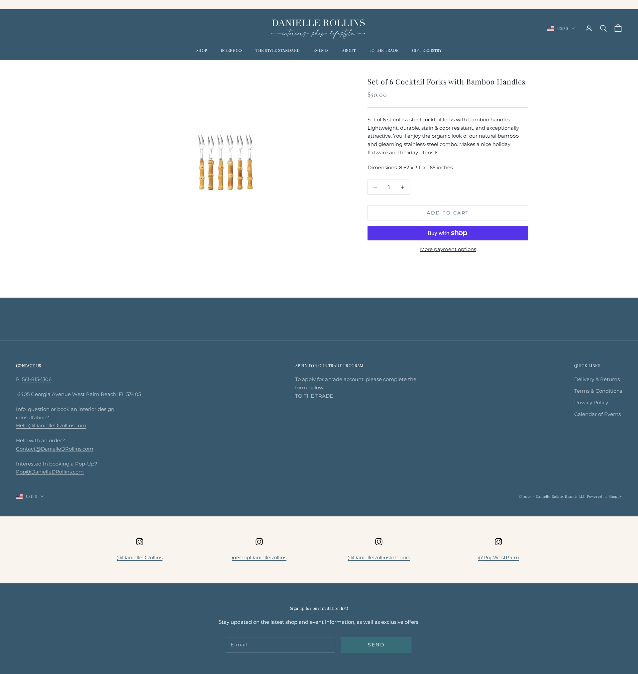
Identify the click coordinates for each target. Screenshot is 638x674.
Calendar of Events (597, 414)
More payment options (448, 249)
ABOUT (349, 50)
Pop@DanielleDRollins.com (50, 472)
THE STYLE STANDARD (278, 50)
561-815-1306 (37, 379)
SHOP (201, 50)
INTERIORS (231, 50)
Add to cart (448, 213)
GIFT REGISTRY (427, 50)
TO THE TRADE (384, 50)
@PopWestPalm (498, 557)
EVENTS (321, 50)
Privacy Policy (591, 402)
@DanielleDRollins (139, 557)
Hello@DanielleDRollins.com (51, 425)
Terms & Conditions (598, 391)
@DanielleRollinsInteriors (379, 557)
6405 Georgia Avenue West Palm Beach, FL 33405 (78, 394)
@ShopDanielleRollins (259, 557)
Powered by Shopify (604, 496)
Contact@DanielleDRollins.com (54, 449)
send (376, 645)
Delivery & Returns (597, 379)
